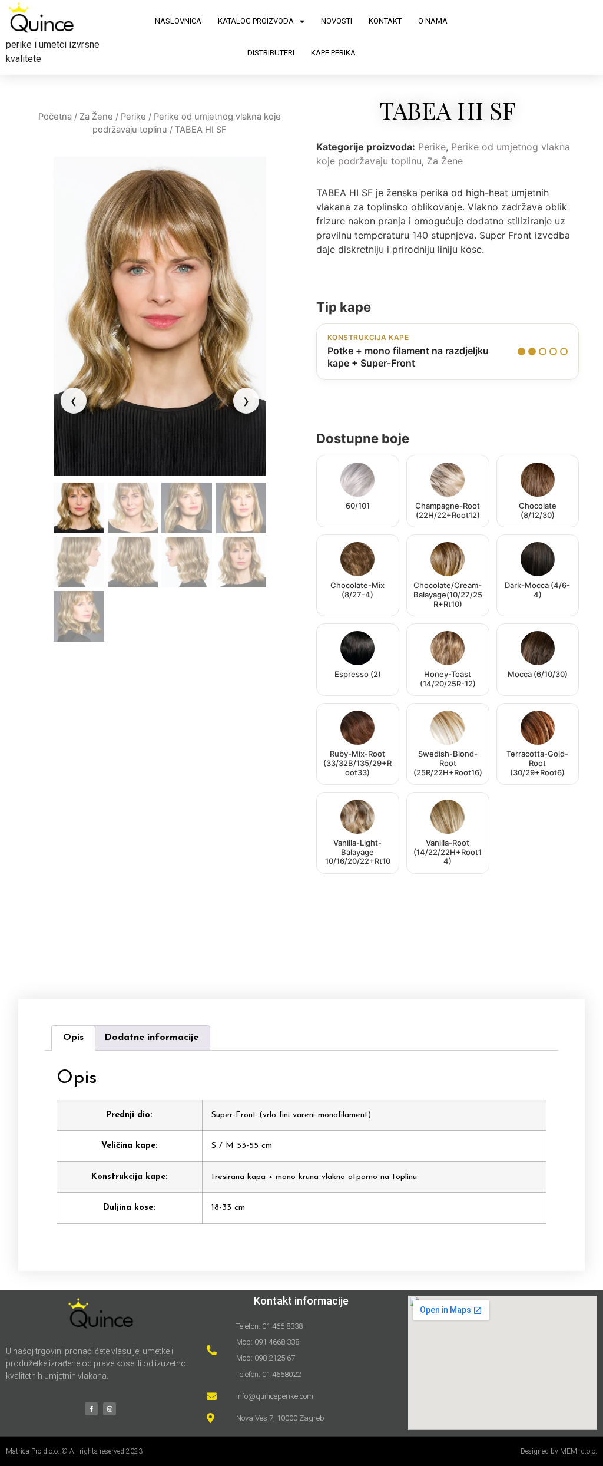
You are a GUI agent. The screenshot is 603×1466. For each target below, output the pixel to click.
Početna (55, 116)
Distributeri (270, 52)
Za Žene (96, 116)
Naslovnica (178, 20)
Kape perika (333, 52)
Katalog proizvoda (256, 20)
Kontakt (385, 20)
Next (246, 401)
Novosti (336, 20)
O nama (433, 20)
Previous (74, 401)
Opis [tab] (73, 1037)
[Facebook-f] (91, 1408)
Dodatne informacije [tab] (151, 1037)
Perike (133, 116)
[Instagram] (109, 1408)
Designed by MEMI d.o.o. (559, 1451)
